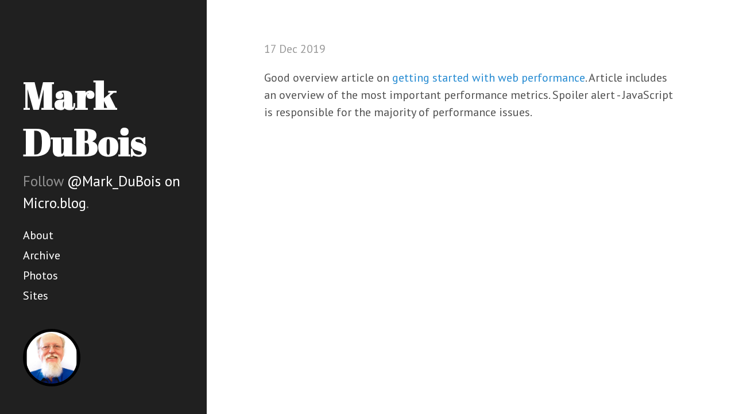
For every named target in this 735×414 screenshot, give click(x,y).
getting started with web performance (488, 77)
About (38, 235)
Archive (41, 255)
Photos (40, 275)
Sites (35, 295)
